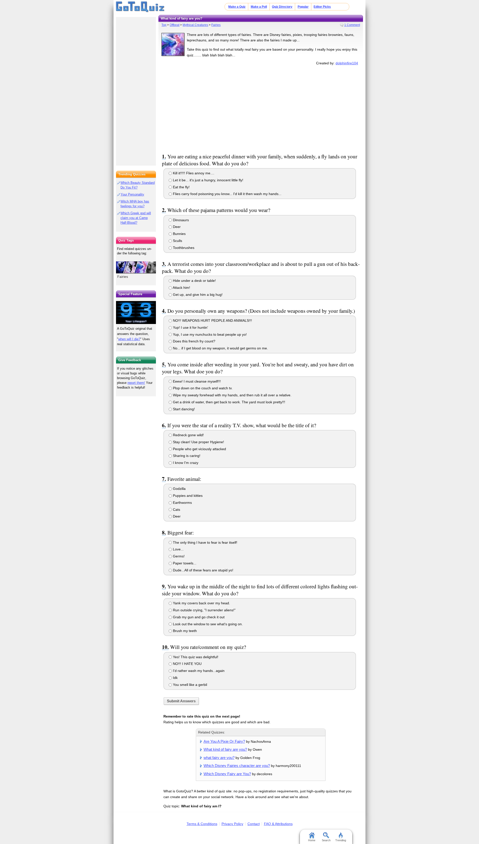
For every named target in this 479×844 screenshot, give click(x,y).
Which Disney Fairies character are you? (237, 765)
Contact (253, 824)
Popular (303, 6)
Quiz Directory (282, 6)
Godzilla (179, 489)
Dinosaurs (180, 220)
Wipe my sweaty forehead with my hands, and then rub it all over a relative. (231, 395)
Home (311, 840)
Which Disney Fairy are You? (227, 774)
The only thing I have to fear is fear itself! (204, 542)
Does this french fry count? (193, 341)
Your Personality (132, 194)
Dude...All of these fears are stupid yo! (202, 570)
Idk (175, 678)
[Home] (140, 6)
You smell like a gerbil (189, 685)
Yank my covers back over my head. (201, 603)
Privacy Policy (232, 824)
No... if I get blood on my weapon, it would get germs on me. (220, 348)
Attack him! (181, 288)
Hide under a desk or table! (194, 281)
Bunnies (179, 234)
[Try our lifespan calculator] (136, 312)
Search (326, 840)
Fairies (216, 25)
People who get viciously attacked (199, 449)
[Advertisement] (261, 108)
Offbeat (174, 25)
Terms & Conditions (202, 824)
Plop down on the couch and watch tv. (202, 388)
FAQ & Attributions (278, 824)
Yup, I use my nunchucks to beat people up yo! (209, 334)
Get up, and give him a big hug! (197, 295)
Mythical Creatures (195, 25)
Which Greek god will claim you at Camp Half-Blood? (135, 217)
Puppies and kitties (187, 496)
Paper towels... (184, 563)
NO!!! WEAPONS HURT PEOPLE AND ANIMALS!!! (212, 320)
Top (163, 25)
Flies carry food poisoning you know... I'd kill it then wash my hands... (226, 194)
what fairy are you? (219, 757)
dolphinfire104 (347, 63)
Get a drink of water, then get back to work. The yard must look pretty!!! (228, 402)
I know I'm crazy (185, 463)
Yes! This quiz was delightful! (195, 657)
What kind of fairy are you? (225, 749)
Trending (340, 840)
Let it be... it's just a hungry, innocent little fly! (207, 180)
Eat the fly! (181, 187)
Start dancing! (183, 409)
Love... (178, 549)
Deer (176, 227)
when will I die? (129, 339)
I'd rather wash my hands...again (198, 671)
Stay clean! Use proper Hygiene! (198, 442)
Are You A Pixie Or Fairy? (224, 741)
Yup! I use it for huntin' (190, 327)
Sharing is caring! (186, 456)
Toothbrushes (183, 248)
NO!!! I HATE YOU (187, 664)
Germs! (178, 556)
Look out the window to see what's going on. (207, 624)
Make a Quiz (236, 6)
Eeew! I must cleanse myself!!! (196, 381)
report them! (136, 383)
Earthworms (182, 503)
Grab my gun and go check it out (198, 617)
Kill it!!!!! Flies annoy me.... (193, 173)
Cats (176, 510)
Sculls (177, 241)
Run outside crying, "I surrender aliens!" (204, 610)
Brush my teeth (184, 631)
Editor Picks (322, 6)
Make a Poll (259, 6)
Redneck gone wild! (188, 435)
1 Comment (352, 25)
